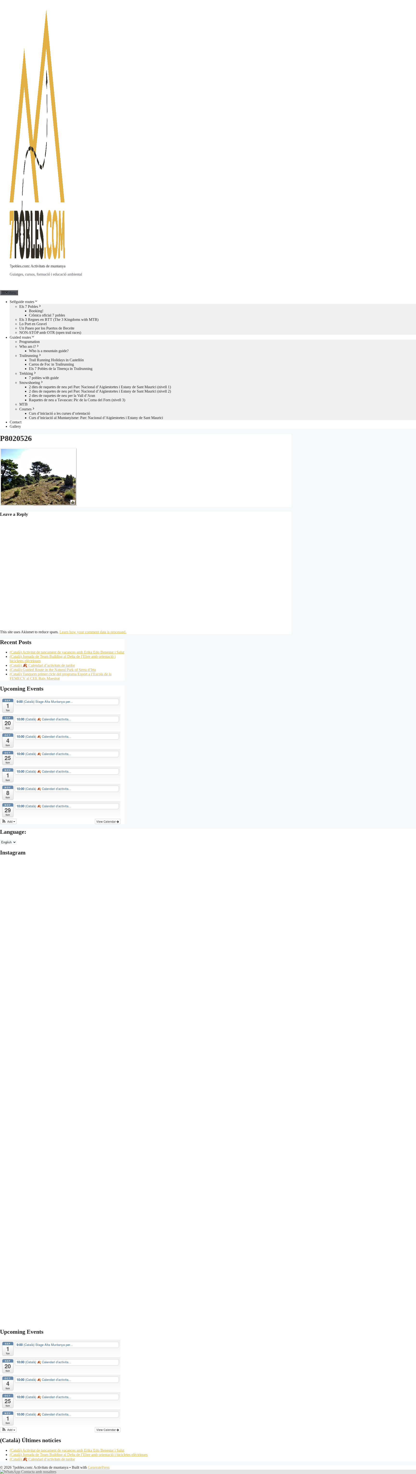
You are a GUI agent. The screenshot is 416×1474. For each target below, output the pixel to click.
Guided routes (20, 337)
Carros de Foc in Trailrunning (51, 364)
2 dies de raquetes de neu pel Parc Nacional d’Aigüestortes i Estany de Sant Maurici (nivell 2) (100, 391)
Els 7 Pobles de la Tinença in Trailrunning (60, 369)
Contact (15, 422)
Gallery (15, 426)
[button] (8, 821)
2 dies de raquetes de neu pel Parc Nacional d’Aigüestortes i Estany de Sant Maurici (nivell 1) (100, 387)
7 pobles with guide (44, 378)
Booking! (36, 311)
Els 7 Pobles (28, 306)
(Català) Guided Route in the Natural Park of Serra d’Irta (53, 670)
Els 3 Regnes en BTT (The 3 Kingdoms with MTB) (58, 319)
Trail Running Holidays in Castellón (56, 360)
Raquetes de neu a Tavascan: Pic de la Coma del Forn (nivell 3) (77, 400)
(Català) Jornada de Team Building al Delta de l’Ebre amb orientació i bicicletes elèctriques (79, 1455)
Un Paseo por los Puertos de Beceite (46, 328)
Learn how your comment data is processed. (92, 632)
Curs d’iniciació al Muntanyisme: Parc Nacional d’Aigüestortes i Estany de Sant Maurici (96, 418)
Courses (25, 409)
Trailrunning (28, 356)
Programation (29, 342)
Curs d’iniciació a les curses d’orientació (59, 413)
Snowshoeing (29, 383)
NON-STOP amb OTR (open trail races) (50, 332)
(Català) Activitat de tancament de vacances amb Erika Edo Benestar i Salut (67, 652)
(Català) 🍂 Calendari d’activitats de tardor (42, 665)
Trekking (26, 373)
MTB (23, 404)
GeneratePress (99, 1467)
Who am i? (27, 346)
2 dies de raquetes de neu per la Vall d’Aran (62, 396)
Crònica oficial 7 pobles (47, 315)
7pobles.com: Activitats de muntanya (37, 266)
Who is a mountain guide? (49, 351)
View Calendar (106, 821)
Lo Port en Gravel (33, 324)
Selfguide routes (22, 302)
